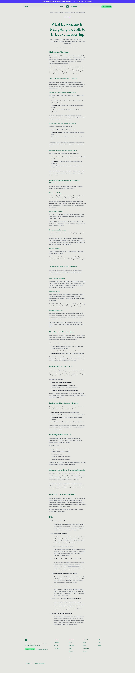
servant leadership (76, 257)
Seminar (61, 6)
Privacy (99, 642)
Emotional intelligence (56, 156)
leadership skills (74, 509)
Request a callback (106, 6)
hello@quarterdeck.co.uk (42, 649)
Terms (99, 645)
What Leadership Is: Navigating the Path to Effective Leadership (70, 12)
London (70, 642)
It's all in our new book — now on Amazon (67, 1)
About (26, 6)
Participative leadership (73, 566)
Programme (74, 6)
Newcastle (71, 651)
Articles (51, 12)
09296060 (42, 663)
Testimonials (86, 648)
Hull (69, 659)
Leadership (67, 17)
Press (84, 645)
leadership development (59, 511)
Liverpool (71, 654)
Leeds (70, 648)
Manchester (71, 645)
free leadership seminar (80, 498)
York (70, 656)
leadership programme (71, 504)
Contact (85, 651)
